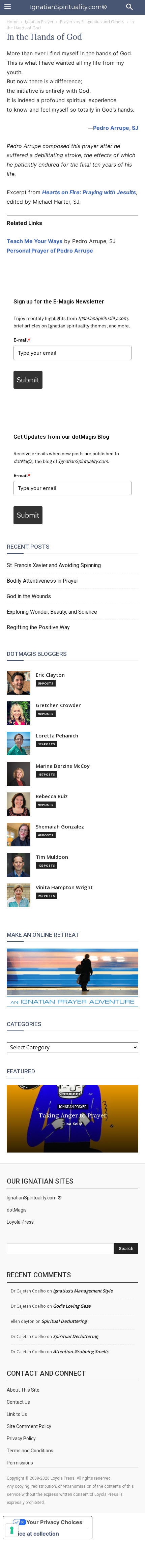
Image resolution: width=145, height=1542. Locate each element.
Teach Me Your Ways (34, 241)
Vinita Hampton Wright (64, 887)
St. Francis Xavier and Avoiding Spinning (54, 565)
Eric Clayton (50, 675)
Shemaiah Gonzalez (60, 826)
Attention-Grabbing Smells (80, 1351)
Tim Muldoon (52, 857)
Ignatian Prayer (39, 22)
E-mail (21, 340)
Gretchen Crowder (58, 705)
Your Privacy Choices (54, 1522)
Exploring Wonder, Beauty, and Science (52, 612)
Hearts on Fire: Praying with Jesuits (89, 192)
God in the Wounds (29, 596)
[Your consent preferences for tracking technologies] (11, 1530)
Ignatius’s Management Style (83, 1291)
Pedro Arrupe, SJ (115, 127)
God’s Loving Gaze (71, 1306)
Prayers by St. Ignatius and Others (92, 22)
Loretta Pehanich (57, 735)
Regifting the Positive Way (38, 627)
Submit (28, 379)
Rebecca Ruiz (52, 796)
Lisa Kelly (72, 1123)
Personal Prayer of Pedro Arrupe (50, 250)
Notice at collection (33, 1533)
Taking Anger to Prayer (73, 1115)
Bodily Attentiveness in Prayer (42, 581)
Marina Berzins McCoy (63, 766)
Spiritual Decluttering (64, 1321)
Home (13, 22)
